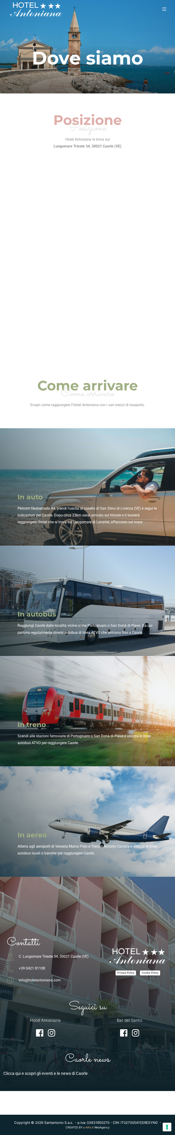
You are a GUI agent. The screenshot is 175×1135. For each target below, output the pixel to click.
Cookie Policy (150, 972)
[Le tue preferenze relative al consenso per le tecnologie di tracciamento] (167, 1127)
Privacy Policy (125, 972)
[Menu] (164, 9)
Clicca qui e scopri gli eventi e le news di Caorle (45, 1073)
